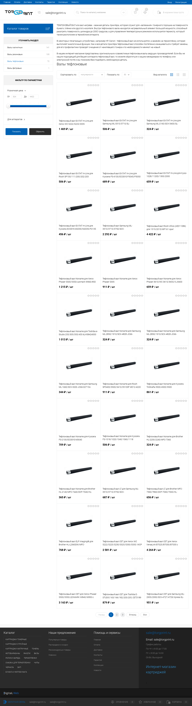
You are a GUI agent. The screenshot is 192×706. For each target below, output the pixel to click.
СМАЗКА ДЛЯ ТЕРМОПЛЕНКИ (18, 663)
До (25, 96)
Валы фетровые (14, 68)
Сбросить (40, 131)
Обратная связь (16, 702)
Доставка (28, 2)
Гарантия (51, 2)
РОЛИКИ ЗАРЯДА (13, 658)
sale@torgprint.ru (164, 639)
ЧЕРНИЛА (10, 667)
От (8, 96)
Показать (16, 131)
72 (48, 61)
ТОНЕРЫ (35, 649)
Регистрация (181, 2)
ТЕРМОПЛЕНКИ (30, 658)
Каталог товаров (17, 28)
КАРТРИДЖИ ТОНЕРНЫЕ (16, 639)
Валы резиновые (14, 54)
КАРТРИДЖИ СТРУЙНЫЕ (16, 644)
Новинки (52, 655)
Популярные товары (58, 640)
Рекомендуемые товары (60, 650)
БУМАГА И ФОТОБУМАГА (16, 672)
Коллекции (63, 2)
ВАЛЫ (36, 653)
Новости (75, 2)
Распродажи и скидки (58, 645)
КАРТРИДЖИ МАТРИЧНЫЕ (17, 649)
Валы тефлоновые (15, 61)
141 (47, 47)
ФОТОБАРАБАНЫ (13, 653)
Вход (170, 2)
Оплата (17, 2)
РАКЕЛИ (27, 653)
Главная (7, 2)
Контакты (39, 2)
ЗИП (19, 667)
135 (47, 54)
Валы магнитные (14, 47)
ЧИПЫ (36, 663)
